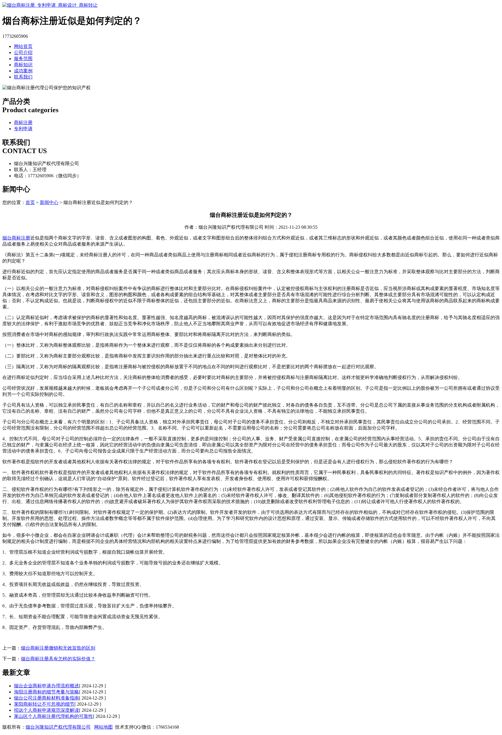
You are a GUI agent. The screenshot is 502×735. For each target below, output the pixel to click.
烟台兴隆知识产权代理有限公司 (58, 727)
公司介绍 (23, 52)
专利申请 (23, 128)
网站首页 (23, 46)
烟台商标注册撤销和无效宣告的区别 (58, 647)
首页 (30, 202)
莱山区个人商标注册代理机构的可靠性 (53, 716)
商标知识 (23, 64)
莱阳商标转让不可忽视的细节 (44, 704)
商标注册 (23, 122)
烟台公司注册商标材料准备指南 (46, 697)
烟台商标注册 (16, 237)
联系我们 (23, 76)
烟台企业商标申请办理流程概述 (46, 685)
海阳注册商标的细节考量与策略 (46, 691)
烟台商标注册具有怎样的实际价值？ (58, 658)
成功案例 (23, 70)
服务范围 (23, 58)
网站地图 (103, 727)
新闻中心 (49, 202)
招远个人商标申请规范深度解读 (46, 710)
